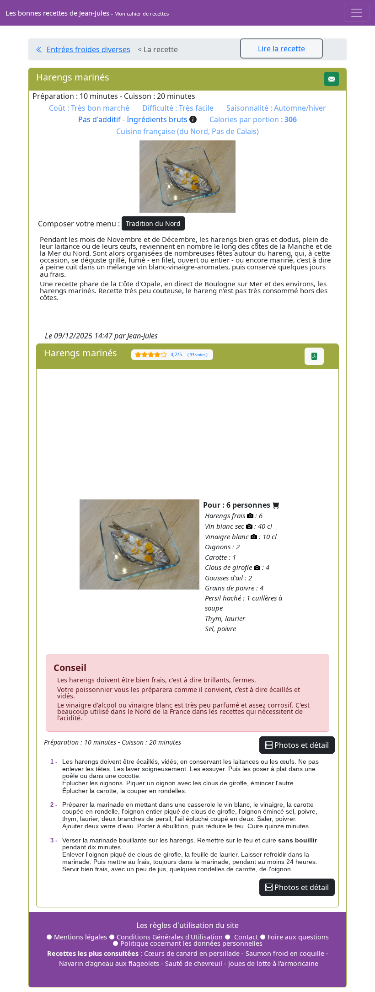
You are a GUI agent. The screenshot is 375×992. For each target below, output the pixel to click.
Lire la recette (281, 48)
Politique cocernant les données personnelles (191, 943)
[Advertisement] (187, 433)
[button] (331, 79)
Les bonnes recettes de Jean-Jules (87, 12)
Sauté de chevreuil (193, 963)
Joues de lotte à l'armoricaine (273, 963)
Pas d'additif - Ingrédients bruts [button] (133, 119)
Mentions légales (80, 937)
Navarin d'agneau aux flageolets (109, 963)
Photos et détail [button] (301, 745)
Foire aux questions (298, 937)
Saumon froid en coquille (285, 953)
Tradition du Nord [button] (153, 223)
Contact (246, 937)
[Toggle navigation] (357, 13)
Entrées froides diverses (88, 49)
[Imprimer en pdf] (314, 356)
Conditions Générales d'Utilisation (170, 937)
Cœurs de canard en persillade (192, 953)
